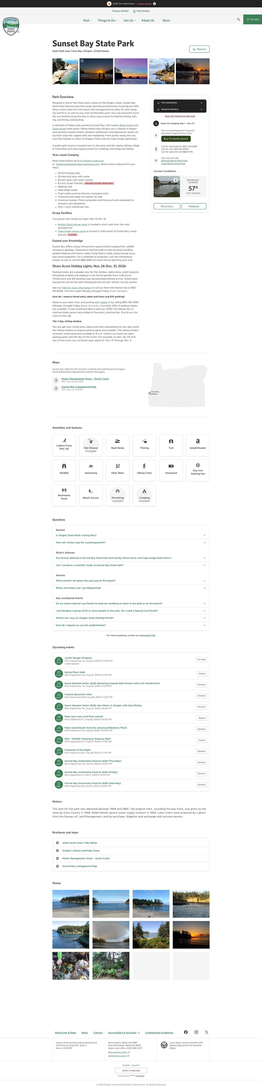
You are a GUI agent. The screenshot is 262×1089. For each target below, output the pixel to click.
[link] (131, 661)
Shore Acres (126, 125)
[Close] (154, 4)
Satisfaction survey (117, 1056)
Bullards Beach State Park (174, 161)
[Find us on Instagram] (196, 1032)
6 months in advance (92, 160)
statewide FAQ (147, 635)
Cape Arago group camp (72, 231)
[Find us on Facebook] (186, 1032)
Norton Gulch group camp (72, 224)
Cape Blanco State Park (173, 163)
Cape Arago (59, 128)
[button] (239, 19)
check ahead (144, 3)
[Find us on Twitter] (207, 1032)
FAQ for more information (76, 287)
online (104, 302)
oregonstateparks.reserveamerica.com (78, 164)
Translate (139, 1076)
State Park (58, 51)
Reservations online (117, 1052)
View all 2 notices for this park (180, 116)
